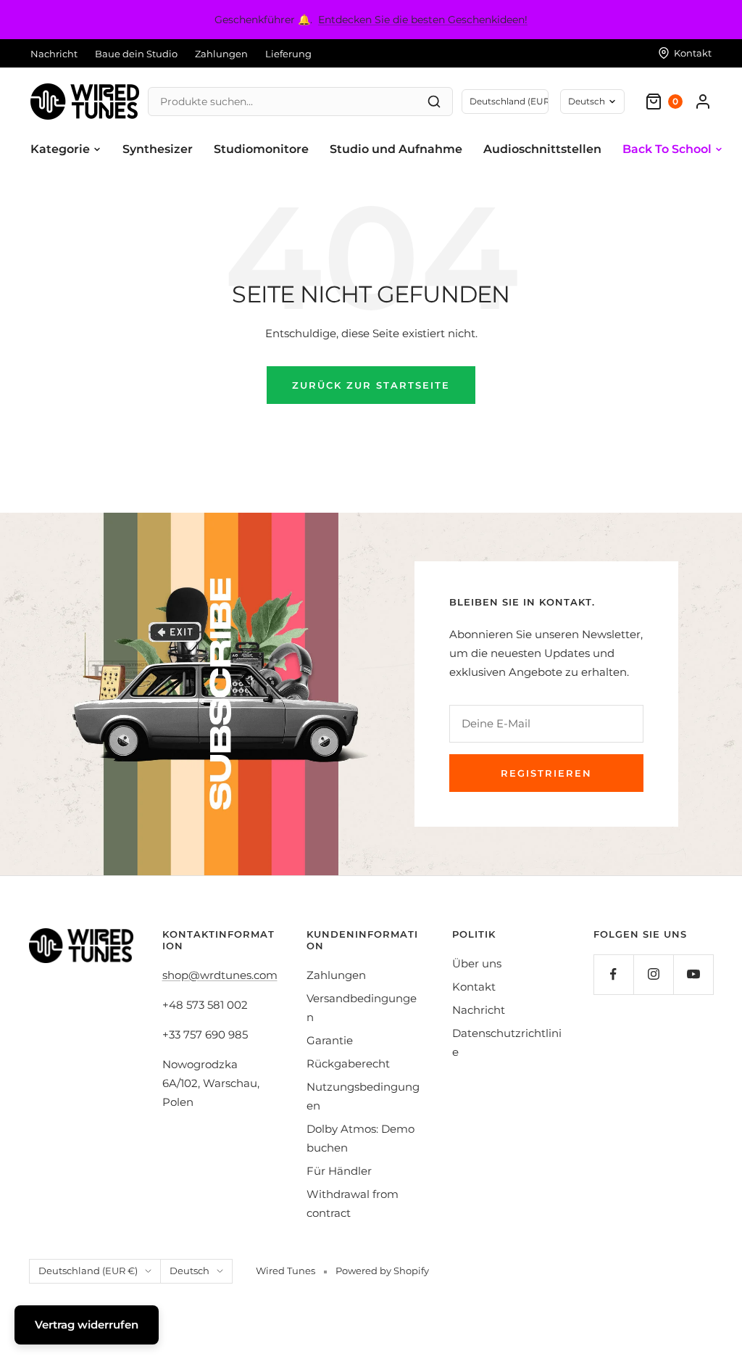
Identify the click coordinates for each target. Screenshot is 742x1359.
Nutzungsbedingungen (363, 1096)
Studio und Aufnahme (396, 149)
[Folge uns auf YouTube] (693, 974)
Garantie (330, 1040)
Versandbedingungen (362, 1007)
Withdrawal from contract (353, 1203)
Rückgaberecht (348, 1063)
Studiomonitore (261, 149)
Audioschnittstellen (542, 149)
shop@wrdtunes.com (220, 975)
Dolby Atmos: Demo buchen (360, 1138)
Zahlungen (221, 53)
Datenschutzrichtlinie (507, 1042)
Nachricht (54, 53)
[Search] (434, 101)
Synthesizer (157, 149)
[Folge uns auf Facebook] (613, 974)
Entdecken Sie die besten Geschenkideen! (423, 19)
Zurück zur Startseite (371, 385)
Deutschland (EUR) (509, 101)
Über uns (476, 963)
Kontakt (474, 987)
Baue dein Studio (136, 53)
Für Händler (339, 1171)
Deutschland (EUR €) (88, 1270)
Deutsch (586, 101)
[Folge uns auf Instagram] (653, 974)
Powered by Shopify (382, 1270)
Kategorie (60, 149)
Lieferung (288, 53)
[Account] (703, 101)
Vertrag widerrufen (86, 1324)
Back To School (667, 149)
